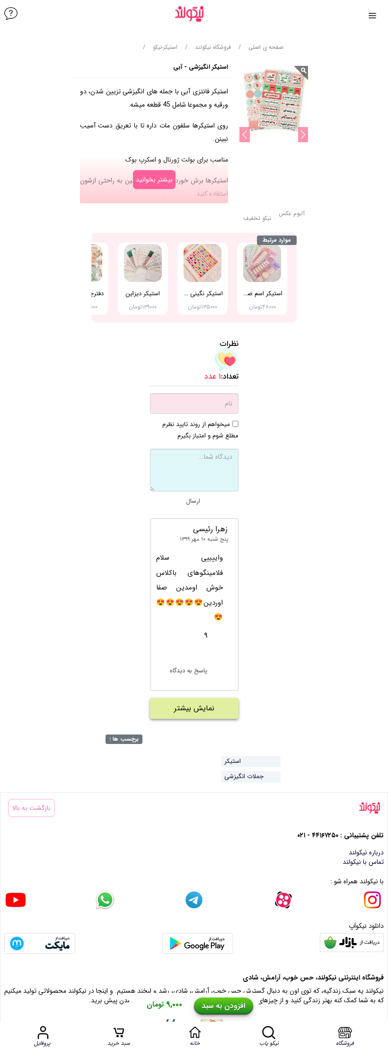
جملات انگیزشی (244, 776)
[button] (257, 221)
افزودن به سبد (223, 1006)
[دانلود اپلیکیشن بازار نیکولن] (352, 943)
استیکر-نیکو (165, 47)
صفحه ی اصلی (265, 47)
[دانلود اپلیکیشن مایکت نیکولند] (39, 943)
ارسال (193, 501)
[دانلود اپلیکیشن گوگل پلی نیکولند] (197, 943)
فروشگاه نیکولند (213, 47)
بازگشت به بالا (31, 808)
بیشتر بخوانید (154, 179)
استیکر (232, 761)
